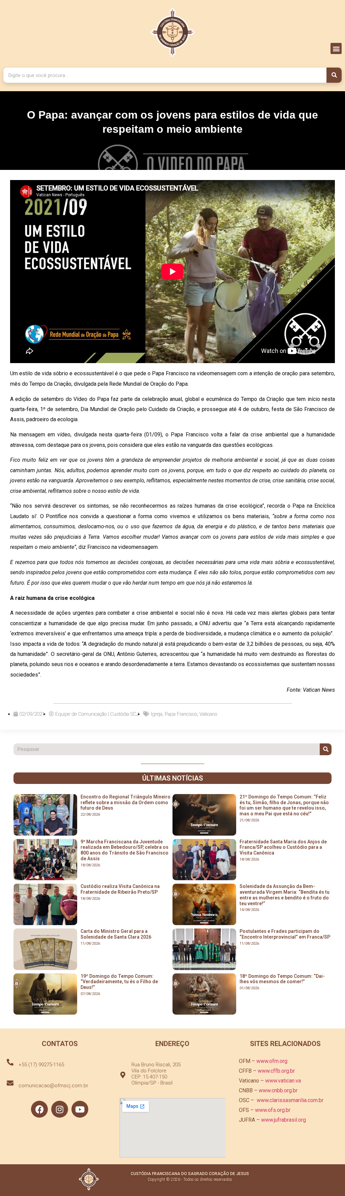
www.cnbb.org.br (278, 1090)
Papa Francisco (181, 714)
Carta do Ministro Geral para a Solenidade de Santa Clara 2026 (116, 934)
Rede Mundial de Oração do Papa (148, 384)
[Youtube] (79, 1109)
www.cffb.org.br (276, 1071)
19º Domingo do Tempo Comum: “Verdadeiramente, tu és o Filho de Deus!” (119, 981)
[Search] (334, 75)
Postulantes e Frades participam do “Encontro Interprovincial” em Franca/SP (285, 934)
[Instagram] (59, 1109)
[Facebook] (39, 1109)
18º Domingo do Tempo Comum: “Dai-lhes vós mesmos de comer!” (282, 979)
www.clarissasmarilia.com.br (290, 1100)
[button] (336, 48)
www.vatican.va (283, 1080)
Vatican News (319, 690)
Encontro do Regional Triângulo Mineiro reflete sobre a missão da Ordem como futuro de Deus (125, 802)
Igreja (156, 714)
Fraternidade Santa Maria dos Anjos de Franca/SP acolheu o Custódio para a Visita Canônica (283, 847)
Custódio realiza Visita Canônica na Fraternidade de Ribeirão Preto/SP (120, 889)
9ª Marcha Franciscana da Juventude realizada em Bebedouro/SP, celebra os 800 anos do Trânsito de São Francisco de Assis (124, 850)
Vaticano (208, 714)
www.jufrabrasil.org (283, 1120)
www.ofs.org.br (272, 1110)
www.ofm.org (271, 1061)
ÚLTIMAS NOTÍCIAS (172, 778)
